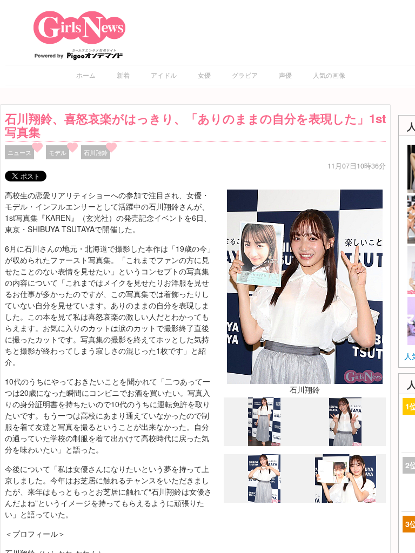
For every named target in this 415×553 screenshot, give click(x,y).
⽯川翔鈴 (96, 152)
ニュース (19, 152)
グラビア (245, 74)
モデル (57, 152)
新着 (123, 74)
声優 (285, 74)
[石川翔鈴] (305, 285)
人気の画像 (329, 74)
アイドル (164, 74)
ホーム (86, 74)
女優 (204, 74)
